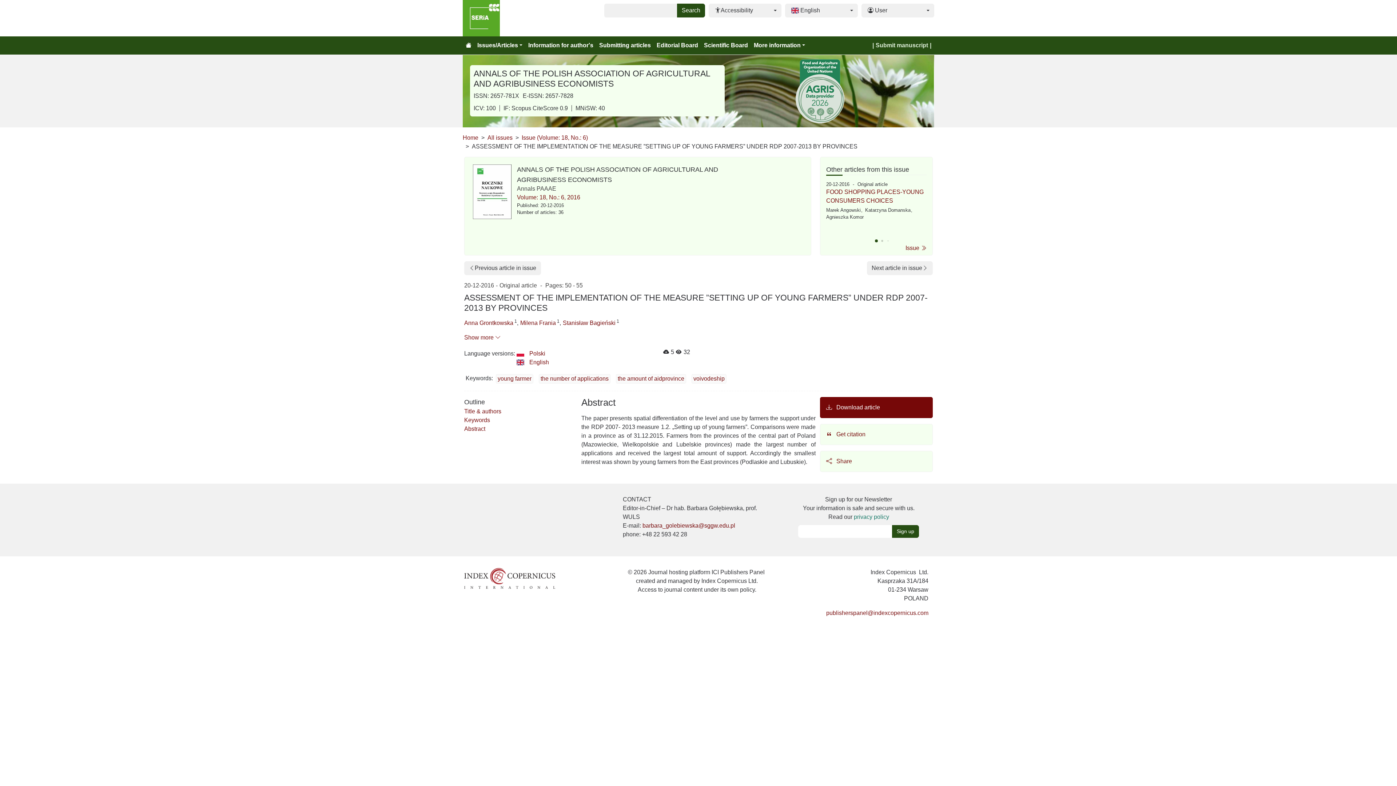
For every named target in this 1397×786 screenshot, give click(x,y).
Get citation (850, 434)
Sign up (905, 531)
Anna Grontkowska (488, 323)
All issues (500, 138)
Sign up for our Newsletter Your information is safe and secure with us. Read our (859, 508)
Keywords (477, 420)
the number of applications (575, 379)
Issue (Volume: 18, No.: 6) (555, 138)
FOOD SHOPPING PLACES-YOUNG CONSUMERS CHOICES (875, 196)
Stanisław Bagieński (589, 323)
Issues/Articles (497, 45)
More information (777, 45)
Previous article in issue (505, 268)
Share (843, 461)
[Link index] (509, 578)
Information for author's (560, 45)
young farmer (515, 379)
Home (470, 138)
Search (691, 10)
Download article (857, 407)
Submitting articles (625, 45)
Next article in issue (897, 268)
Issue (913, 248)
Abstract (474, 429)
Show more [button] (479, 337)
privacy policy (871, 517)
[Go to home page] (468, 45)
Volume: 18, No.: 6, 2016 (548, 197)
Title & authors (482, 411)
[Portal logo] (499, 18)
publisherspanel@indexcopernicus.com (877, 613)
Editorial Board (677, 45)
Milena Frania (538, 323)
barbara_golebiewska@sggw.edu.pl (688, 526)
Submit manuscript (902, 45)
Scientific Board (726, 45)
